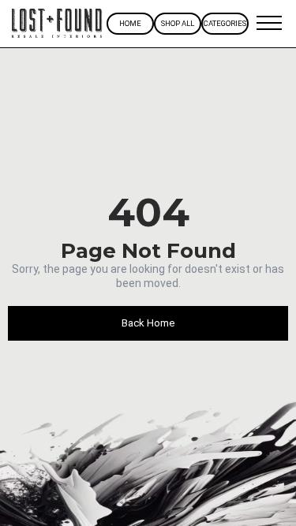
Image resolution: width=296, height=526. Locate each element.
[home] (57, 23)
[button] (268, 23)
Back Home (148, 323)
